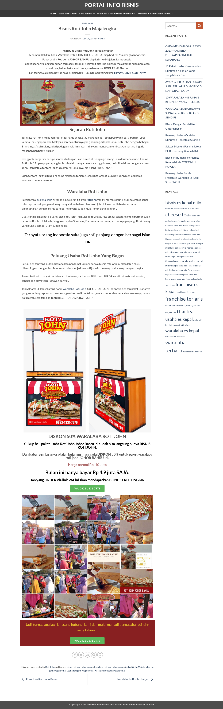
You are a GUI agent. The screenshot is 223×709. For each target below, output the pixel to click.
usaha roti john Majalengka (80, 670)
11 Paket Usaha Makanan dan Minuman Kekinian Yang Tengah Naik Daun (183, 70)
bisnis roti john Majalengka (80, 667)
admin (101, 39)
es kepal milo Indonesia (185, 248)
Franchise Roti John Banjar (133, 679)
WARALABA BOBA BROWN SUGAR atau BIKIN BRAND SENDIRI (182, 113)
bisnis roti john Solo (173, 208)
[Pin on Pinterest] (94, 655)
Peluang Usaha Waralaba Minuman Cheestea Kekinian (182, 137)
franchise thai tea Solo (175, 305)
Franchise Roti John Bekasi (42, 679)
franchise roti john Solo (185, 292)
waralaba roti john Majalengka (110, 670)
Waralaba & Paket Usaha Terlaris (76, 13)
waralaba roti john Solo (174, 336)
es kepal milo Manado (185, 266)
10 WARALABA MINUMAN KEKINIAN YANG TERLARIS (182, 100)
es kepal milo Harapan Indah (183, 243)
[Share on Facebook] (75, 655)
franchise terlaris (184, 299)
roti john (91, 199)
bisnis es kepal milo (183, 202)
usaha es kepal (179, 319)
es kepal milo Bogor (180, 230)
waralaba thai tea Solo (192, 351)
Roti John (87, 23)
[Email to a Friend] (87, 655)
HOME (53, 13)
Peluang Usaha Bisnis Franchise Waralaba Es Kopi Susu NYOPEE (182, 177)
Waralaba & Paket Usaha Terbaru (154, 13)
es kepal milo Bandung (178, 221)
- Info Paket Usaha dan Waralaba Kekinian (131, 704)
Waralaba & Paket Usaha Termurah (115, 13)
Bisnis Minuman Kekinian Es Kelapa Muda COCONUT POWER (182, 162)
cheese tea (177, 214)
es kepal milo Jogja (184, 252)
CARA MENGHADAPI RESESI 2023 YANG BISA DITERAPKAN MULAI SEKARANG (183, 52)
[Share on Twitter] (81, 655)
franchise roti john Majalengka (109, 667)
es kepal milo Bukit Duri (179, 234)
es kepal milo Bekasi (180, 225)
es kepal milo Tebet (182, 279)
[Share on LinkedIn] (100, 655)
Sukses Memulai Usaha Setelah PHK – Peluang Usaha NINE (183, 148)
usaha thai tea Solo (182, 325)
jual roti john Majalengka (137, 667)
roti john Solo (170, 312)
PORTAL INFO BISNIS (111, 5)
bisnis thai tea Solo (190, 208)
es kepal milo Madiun (186, 261)
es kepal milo (44, 199)
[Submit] (199, 25)
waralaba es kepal (182, 330)
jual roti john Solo (193, 305)
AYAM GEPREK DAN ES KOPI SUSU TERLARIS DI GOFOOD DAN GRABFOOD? (183, 86)
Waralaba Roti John (74, 288)
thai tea (185, 311)
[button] (26, 102)
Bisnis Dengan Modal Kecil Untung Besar (181, 126)
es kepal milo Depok (181, 239)
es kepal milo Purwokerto (187, 270)
